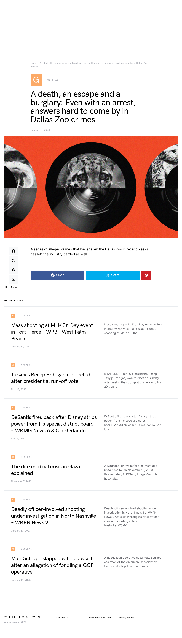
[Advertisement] (91, 25)
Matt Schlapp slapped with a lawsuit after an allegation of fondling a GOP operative (52, 565)
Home (34, 63)
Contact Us (62, 617)
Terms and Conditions (99, 617)
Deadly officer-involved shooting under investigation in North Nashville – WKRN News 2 (53, 516)
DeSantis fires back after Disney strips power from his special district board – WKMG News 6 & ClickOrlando (54, 424)
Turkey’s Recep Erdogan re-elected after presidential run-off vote (50, 378)
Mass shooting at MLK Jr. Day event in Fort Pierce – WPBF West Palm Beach (52, 332)
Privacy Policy (126, 617)
